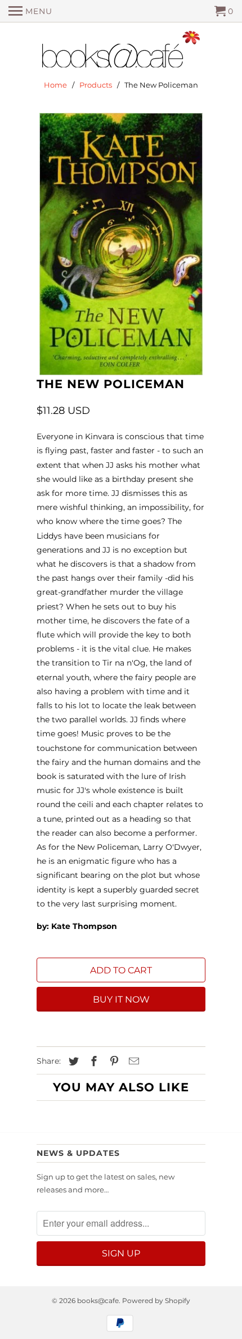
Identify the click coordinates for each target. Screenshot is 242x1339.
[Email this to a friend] (132, 1061)
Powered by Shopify (156, 1300)
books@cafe (98, 1300)
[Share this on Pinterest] (113, 1061)
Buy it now (121, 999)
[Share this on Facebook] (92, 1061)
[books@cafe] (121, 51)
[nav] (30, 11)
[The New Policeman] (121, 244)
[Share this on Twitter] (72, 1061)
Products (95, 84)
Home (55, 84)
